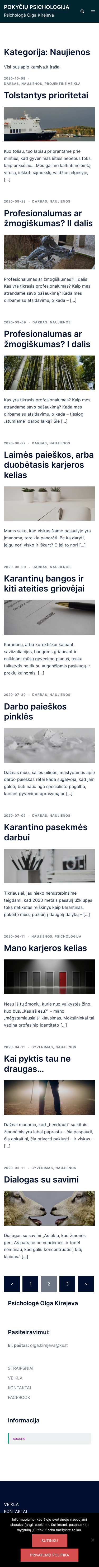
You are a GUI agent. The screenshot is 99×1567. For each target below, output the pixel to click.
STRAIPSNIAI (20, 1368)
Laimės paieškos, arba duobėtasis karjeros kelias (49, 465)
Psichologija (68, 936)
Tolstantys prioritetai (46, 95)
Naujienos (31, 84)
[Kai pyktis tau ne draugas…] (49, 1097)
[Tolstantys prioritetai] (49, 123)
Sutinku (49, 1540)
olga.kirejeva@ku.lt (49, 1345)
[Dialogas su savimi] (49, 1207)
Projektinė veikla (63, 84)
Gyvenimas (42, 1047)
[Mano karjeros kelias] (49, 976)
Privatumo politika (49, 1555)
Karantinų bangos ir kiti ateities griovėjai (44, 583)
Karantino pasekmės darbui (46, 832)
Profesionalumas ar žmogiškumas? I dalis (47, 339)
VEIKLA (15, 1378)
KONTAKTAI (19, 1387)
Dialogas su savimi (41, 1179)
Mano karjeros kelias (45, 948)
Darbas (11, 84)
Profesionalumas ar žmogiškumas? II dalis (48, 218)
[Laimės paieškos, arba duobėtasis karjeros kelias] (49, 503)
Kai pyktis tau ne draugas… (37, 1063)
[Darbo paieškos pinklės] (49, 744)
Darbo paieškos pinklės (35, 711)
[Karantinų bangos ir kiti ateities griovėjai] (49, 617)
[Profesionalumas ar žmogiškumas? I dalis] (49, 372)
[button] (82, 11)
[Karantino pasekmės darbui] (49, 865)
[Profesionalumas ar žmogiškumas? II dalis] (49, 251)
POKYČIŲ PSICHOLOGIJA (36, 7)
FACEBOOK (19, 1397)
